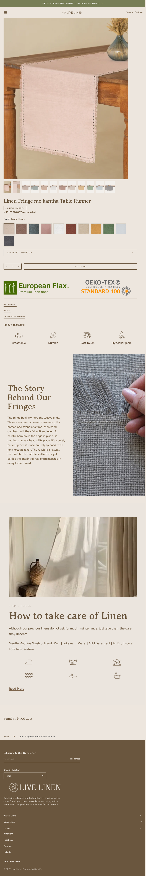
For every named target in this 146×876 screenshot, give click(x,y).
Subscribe (75, 759)
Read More (16, 689)
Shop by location (12, 770)
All (14, 736)
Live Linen (16, 869)
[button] (5, 12)
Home (6, 736)
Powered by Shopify (32, 869)
